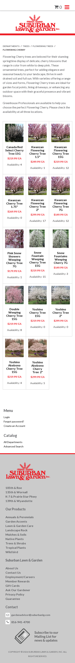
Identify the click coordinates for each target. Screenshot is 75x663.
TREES (26, 46)
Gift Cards (12, 585)
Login (7, 417)
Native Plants (14, 539)
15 (44, 276)
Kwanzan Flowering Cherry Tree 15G (60, 151)
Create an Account (14, 425)
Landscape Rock (16, 530)
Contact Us (13, 572)
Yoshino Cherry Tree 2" (60, 312)
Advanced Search (13, 446)
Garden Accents (16, 521)
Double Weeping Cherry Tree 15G (14, 314)
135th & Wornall (16, 492)
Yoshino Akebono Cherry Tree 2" (37, 367)
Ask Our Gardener (17, 590)
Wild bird (11, 552)
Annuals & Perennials (19, 517)
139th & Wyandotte (18, 501)
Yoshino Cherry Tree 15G (37, 312)
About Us (11, 568)
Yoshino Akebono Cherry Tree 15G (14, 367)
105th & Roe (13, 487)
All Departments (13, 442)
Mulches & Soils (15, 534)
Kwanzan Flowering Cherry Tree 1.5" (37, 151)
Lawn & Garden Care (19, 525)
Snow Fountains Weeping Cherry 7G (61, 257)
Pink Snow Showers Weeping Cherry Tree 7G (14, 259)
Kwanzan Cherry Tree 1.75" (14, 203)
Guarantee (12, 598)
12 (67, 167)
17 (44, 220)
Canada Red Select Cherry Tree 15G (14, 150)
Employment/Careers (20, 577)
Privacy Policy (14, 594)
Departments (11, 46)
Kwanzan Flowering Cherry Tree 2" (37, 204)
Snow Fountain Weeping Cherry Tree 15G (37, 259)
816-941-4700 (20, 622)
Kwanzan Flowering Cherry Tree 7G (60, 204)
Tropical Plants (15, 547)
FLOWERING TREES (43, 46)
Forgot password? (14, 421)
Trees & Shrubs (15, 543)
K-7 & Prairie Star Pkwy (21, 496)
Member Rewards (17, 581)
